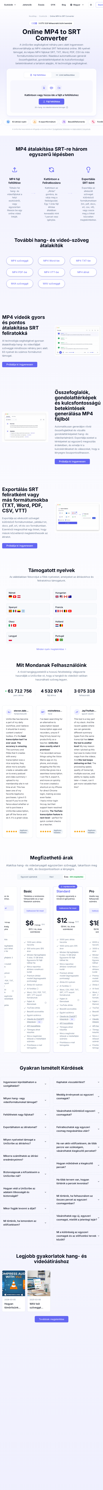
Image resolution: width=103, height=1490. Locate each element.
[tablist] (51, 75)
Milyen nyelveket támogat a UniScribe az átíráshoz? (19, 1141)
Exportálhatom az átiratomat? (20, 1127)
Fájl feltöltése (53, 101)
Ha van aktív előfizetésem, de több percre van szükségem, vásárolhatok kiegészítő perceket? (76, 1147)
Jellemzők (27, 5)
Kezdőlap (33, 16)
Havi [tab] (51, 877)
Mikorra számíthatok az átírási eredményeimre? (20, 1158)
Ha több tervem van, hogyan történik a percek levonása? (72, 1181)
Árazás (41, 5)
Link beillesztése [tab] (67, 75)
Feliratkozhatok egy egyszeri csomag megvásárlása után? (73, 1129)
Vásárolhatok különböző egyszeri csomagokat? (75, 1112)
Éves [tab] (73, 877)
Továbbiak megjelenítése (51, 1319)
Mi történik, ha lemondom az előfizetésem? (19, 1223)
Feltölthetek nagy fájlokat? (18, 1114)
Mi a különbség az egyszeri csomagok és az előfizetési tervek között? (76, 1236)
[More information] (5, 977)
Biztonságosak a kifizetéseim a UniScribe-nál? (21, 1174)
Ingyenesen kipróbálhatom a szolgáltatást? (19, 1084)
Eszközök (8, 5)
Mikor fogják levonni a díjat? (19, 1208)
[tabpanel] (51, 96)
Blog (64, 5)
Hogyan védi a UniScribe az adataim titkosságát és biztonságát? (19, 1192)
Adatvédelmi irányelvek (81, 129)
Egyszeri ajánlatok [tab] (29, 877)
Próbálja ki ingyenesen (19, 364)
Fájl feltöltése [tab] (39, 75)
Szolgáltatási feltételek (61, 129)
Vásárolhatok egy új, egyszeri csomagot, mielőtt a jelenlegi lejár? (76, 1217)
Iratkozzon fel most (35, 911)
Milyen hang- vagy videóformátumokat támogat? (20, 1100)
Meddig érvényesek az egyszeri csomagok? (75, 1096)
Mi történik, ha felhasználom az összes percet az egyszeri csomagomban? (74, 1199)
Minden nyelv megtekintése (50, 649)
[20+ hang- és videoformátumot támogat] (67, 107)
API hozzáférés (33, 1026)
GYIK (53, 5)
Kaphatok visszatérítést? (70, 1082)
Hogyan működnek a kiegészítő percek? (74, 1165)
